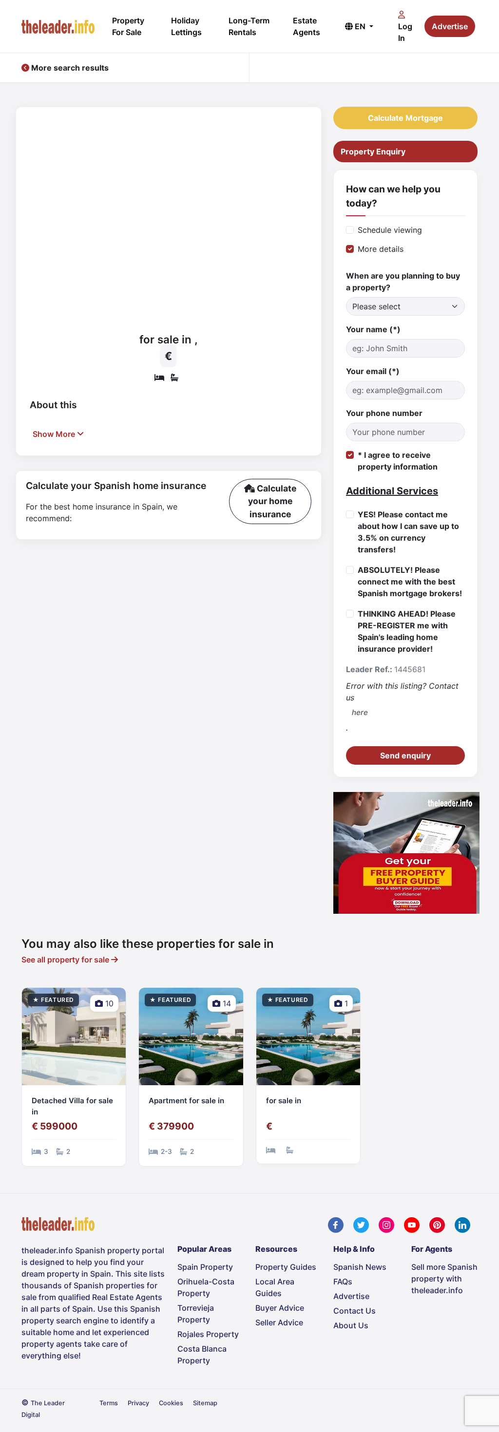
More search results (69, 68)
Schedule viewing (390, 230)
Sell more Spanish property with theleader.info (444, 1278)
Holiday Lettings (186, 26)
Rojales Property (208, 1334)
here (360, 712)
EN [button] (360, 26)
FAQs (342, 1281)
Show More (55, 434)
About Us (350, 1325)
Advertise (450, 26)
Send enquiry (405, 755)
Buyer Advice (279, 1308)
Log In (405, 32)
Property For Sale (128, 26)
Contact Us (354, 1311)
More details (380, 249)
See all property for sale (66, 959)
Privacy (138, 1403)
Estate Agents (306, 26)
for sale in (283, 1100)
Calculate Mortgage (405, 118)
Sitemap (205, 1403)
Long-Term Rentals (249, 26)
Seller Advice (279, 1322)
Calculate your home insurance (272, 501)
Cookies (171, 1403)
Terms (108, 1403)
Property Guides (285, 1267)
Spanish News (359, 1267)
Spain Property (205, 1267)
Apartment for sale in (186, 1100)
